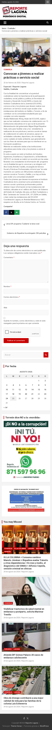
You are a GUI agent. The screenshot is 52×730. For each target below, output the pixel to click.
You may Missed (13, 521)
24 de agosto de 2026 (12, 572)
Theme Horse (16, 726)
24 (7, 398)
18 (13, 394)
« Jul (5, 407)
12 (20, 390)
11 (13, 390)
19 (20, 394)
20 (26, 394)
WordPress (44, 726)
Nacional (40, 548)
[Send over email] (17, 212)
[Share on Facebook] (6, 212)
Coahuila (8, 70)
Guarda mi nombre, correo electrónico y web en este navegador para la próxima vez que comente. (24, 322)
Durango (8, 649)
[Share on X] (11, 212)
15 (39, 390)
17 (7, 394)
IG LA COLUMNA (20, 548)
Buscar (46, 355)
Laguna (31, 548)
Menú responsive (47, 2)
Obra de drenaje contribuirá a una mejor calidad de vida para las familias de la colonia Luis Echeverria (23, 701)
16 (45, 390)
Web (5, 308)
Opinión (7, 552)
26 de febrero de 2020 (12, 83)
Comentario (9, 257)
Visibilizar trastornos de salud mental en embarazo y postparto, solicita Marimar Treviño (24, 612)
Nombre (7, 286)
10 (7, 390)
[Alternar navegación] (5, 22)
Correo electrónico (12, 297)
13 (26, 390)
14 (32, 390)
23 (45, 394)
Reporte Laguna (28, 83)
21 (32, 394)
